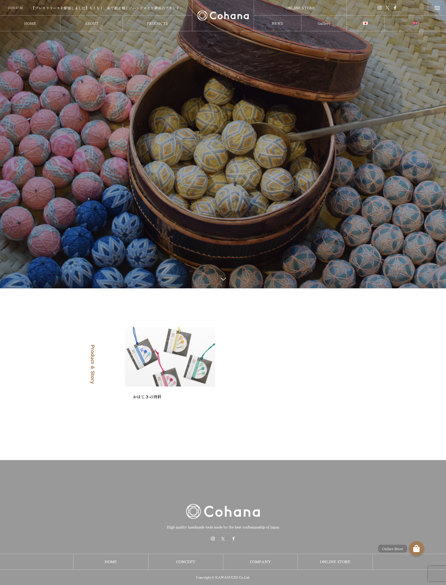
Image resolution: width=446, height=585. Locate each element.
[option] (96, 8)
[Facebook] (395, 7)
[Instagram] (380, 7)
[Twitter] (387, 7)
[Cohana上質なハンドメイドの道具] (223, 15)
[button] (416, 548)
